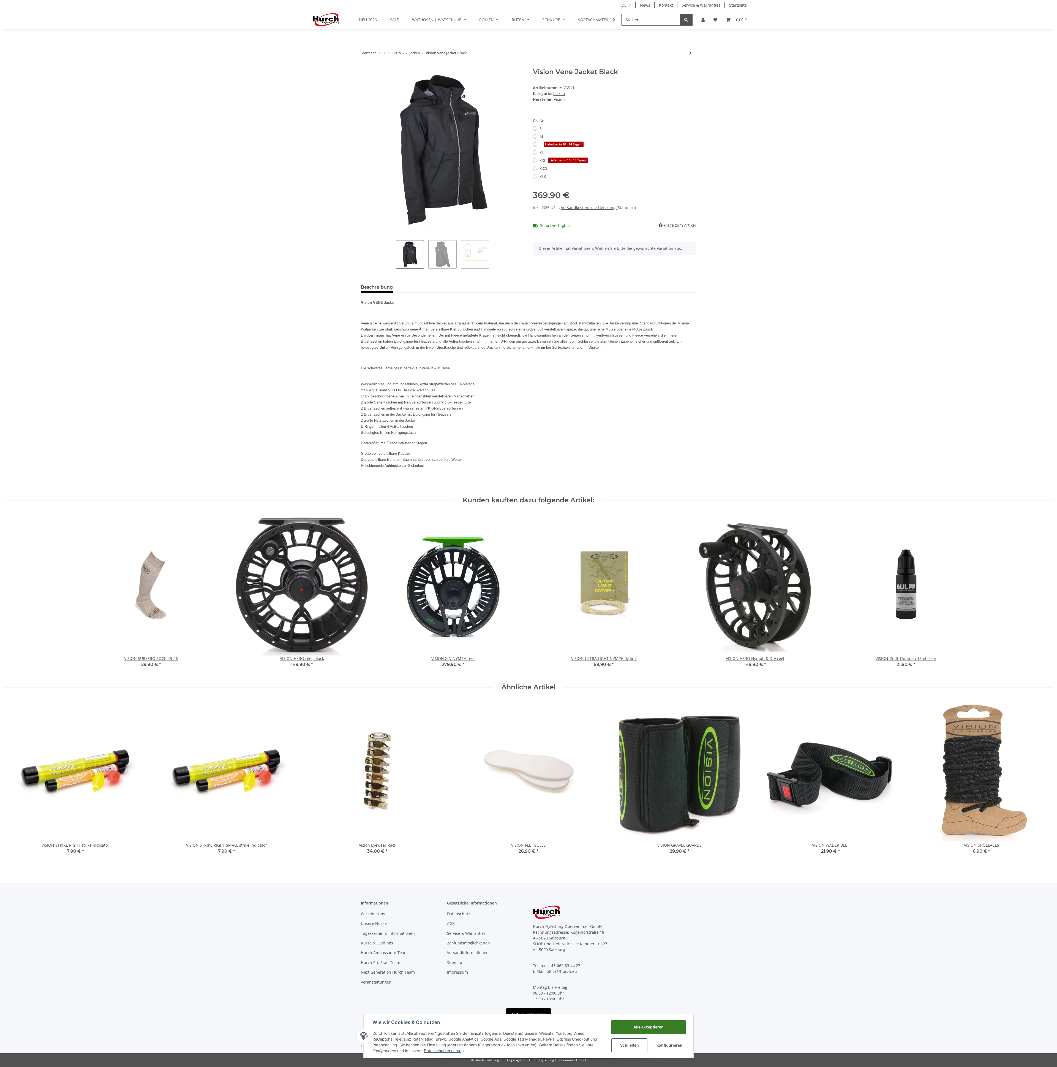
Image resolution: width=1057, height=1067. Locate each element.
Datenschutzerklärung (444, 1050)
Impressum (457, 972)
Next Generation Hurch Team (388, 972)
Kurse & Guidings (377, 943)
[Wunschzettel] (715, 19)
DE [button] (624, 5)
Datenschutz (458, 913)
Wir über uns (373, 913)
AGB (451, 923)
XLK (543, 176)
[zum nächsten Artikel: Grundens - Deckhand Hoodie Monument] (690, 53)
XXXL (544, 168)
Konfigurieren (669, 1045)
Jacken (559, 93)
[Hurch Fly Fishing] (325, 19)
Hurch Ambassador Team (384, 952)
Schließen (629, 1045)
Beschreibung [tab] (377, 287)
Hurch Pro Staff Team (380, 962)
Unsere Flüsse (374, 923)
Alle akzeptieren (648, 1027)
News (645, 5)
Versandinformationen (468, 952)
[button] (703, 19)
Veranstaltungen (376, 982)
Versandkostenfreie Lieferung (589, 207)
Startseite (738, 5)
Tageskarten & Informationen (388, 933)
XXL (563, 160)
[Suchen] (686, 20)
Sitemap (454, 962)
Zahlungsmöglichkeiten (468, 943)
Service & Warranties (701, 5)
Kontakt (666, 5)
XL (542, 152)
